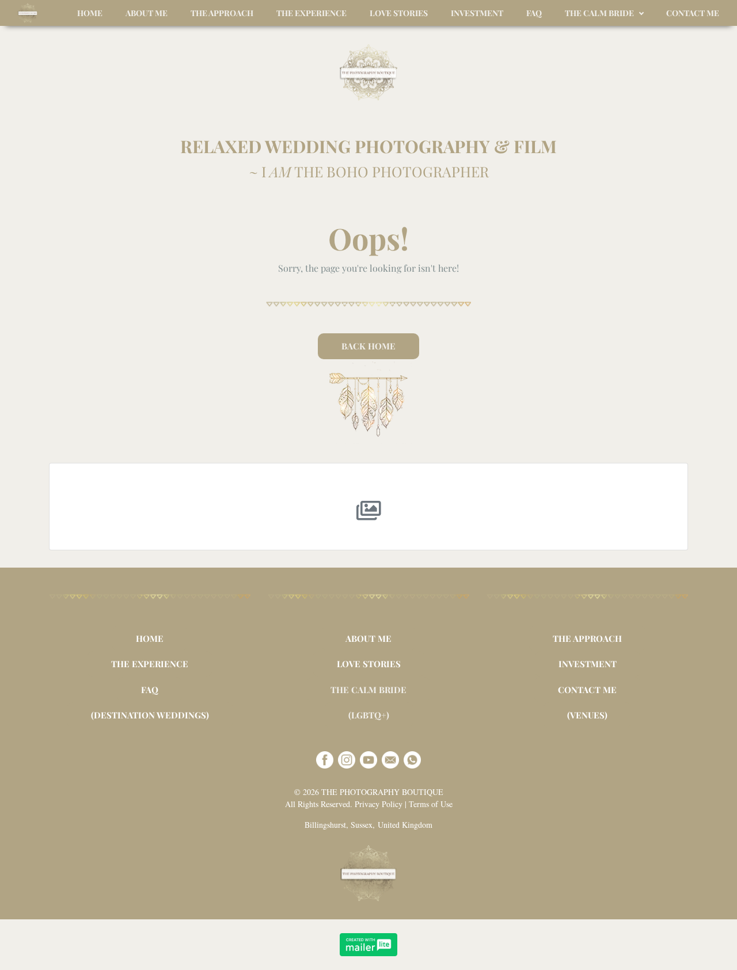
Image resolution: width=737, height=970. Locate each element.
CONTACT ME (587, 689)
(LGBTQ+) (368, 715)
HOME (150, 638)
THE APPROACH (587, 638)
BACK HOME (368, 346)
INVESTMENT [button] (477, 12)
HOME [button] (89, 12)
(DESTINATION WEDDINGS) (150, 715)
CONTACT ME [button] (692, 12)
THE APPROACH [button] (222, 12)
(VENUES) (587, 715)
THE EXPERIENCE (149, 664)
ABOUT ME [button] (147, 12)
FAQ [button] (534, 12)
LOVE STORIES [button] (399, 12)
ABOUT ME (368, 638)
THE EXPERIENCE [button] (311, 12)
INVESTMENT (588, 664)
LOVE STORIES (369, 664)
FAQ (149, 689)
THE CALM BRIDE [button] (599, 12)
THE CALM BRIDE (368, 689)
